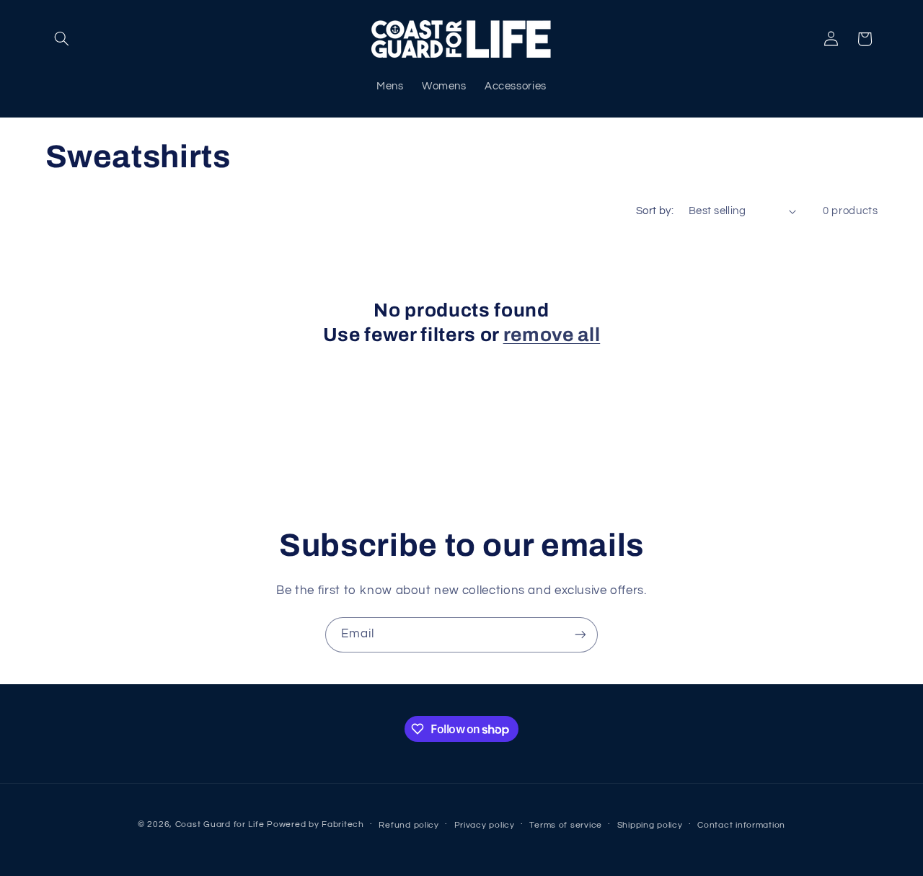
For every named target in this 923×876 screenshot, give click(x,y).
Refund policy (409, 825)
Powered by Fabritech (315, 824)
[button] (62, 39)
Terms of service (565, 825)
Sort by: (655, 210)
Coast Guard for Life (220, 824)
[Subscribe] (580, 634)
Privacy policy (484, 825)
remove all (552, 334)
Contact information (741, 825)
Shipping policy (650, 825)
